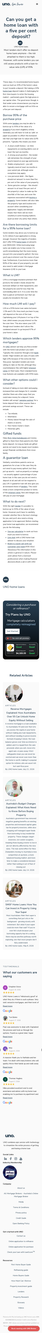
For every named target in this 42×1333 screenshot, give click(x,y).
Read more (7, 1006)
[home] (12, 4)
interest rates (14, 492)
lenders (16, 123)
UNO (8, 346)
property (6, 129)
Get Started (12, 631)
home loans (21, 242)
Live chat (11, 537)
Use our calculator (15, 531)
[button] (37, 4)
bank (36, 353)
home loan (7, 91)
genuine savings (26, 400)
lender (18, 506)
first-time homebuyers (17, 438)
